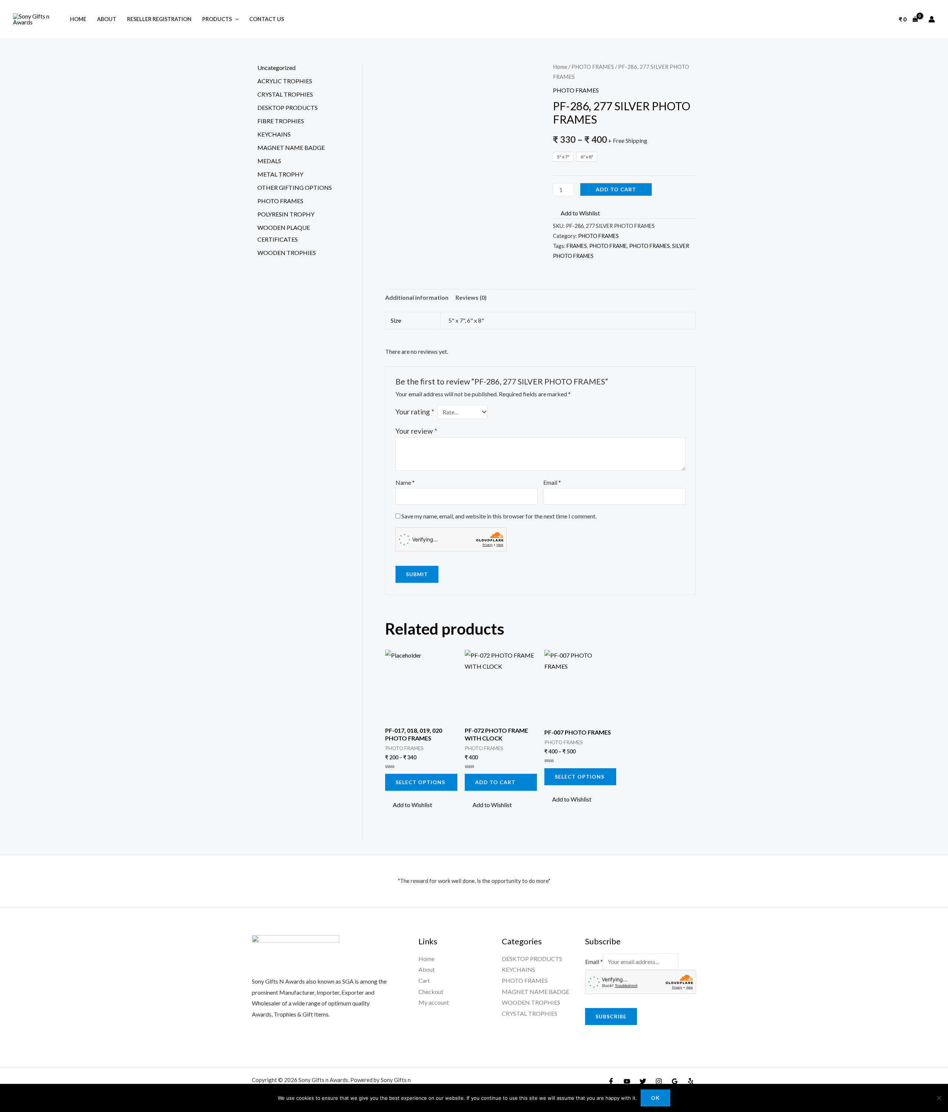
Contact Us (266, 19)
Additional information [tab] (416, 297)
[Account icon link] (931, 19)
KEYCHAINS (518, 969)
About (106, 19)
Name (405, 482)
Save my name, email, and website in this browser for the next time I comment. (499, 516)
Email (552, 482)
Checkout (430, 991)
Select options (420, 782)
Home (78, 19)
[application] (235, 19)
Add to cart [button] (495, 782)
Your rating (414, 411)
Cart (424, 980)
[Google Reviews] (674, 1081)
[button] (576, 213)
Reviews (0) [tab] (471, 297)
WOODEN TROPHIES (531, 1002)
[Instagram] (658, 1081)
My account (433, 1002)
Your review (416, 431)
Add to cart (616, 189)
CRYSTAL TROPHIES (529, 1013)
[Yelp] (690, 1081)
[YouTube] (627, 1081)
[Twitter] (643, 1081)
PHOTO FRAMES (592, 66)
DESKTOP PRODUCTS (532, 958)
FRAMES (577, 246)
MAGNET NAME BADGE (535, 991)
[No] (938, 1098)
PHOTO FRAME (608, 246)
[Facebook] (611, 1081)
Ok (655, 1098)
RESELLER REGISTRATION (159, 19)
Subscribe (611, 1016)
